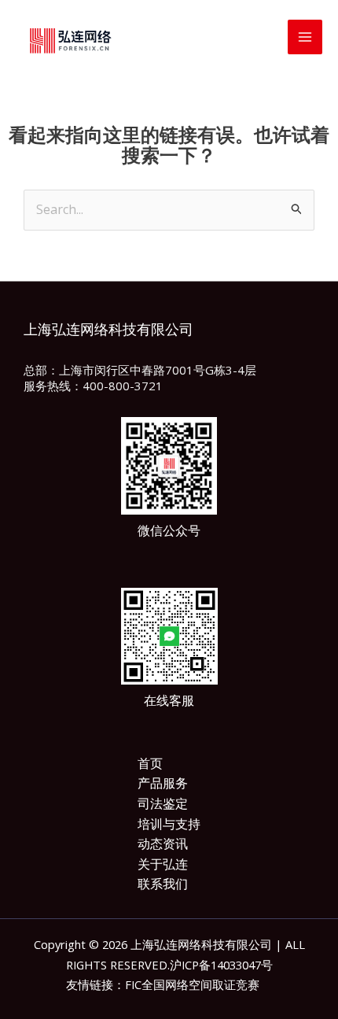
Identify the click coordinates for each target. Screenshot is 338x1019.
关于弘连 (163, 864)
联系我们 (163, 883)
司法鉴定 (163, 803)
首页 (150, 763)
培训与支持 (169, 824)
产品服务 (163, 783)
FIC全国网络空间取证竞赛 (192, 984)
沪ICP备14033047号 (221, 965)
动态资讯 (163, 843)
